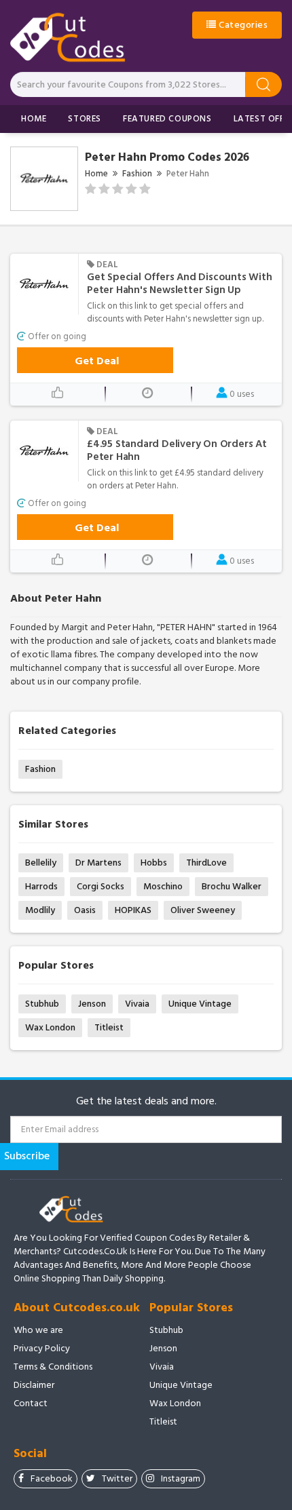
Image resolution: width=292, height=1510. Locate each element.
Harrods (41, 886)
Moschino (163, 886)
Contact (31, 1403)
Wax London (50, 1027)
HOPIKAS (133, 910)
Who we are (38, 1330)
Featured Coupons (167, 118)
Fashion (137, 173)
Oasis (85, 910)
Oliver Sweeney (202, 910)
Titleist (109, 1027)
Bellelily (40, 862)
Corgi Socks (100, 886)
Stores (84, 118)
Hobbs (154, 862)
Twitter (117, 1478)
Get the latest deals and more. (146, 1101)
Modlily (40, 910)
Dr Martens (98, 862)
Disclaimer (34, 1385)
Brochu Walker (231, 886)
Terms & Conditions (53, 1367)
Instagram (180, 1478)
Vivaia (137, 1003)
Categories (242, 25)
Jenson (92, 1003)
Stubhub (42, 1003)
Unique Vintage (200, 1003)
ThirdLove (206, 862)
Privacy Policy (42, 1348)
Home (33, 118)
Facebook (52, 1478)
